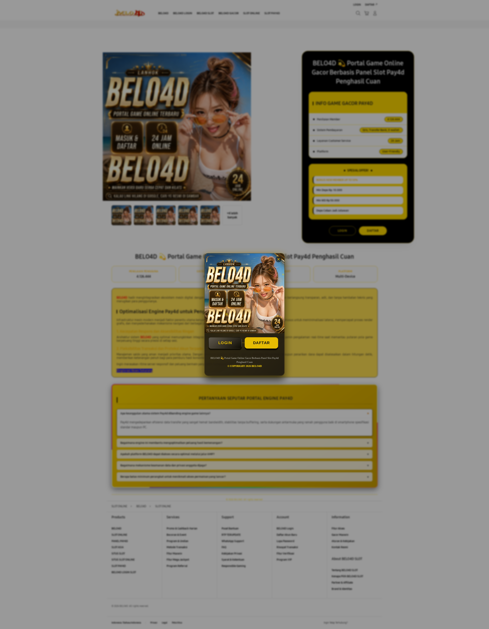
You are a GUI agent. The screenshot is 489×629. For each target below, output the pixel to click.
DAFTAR (261, 343)
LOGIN (225, 343)
